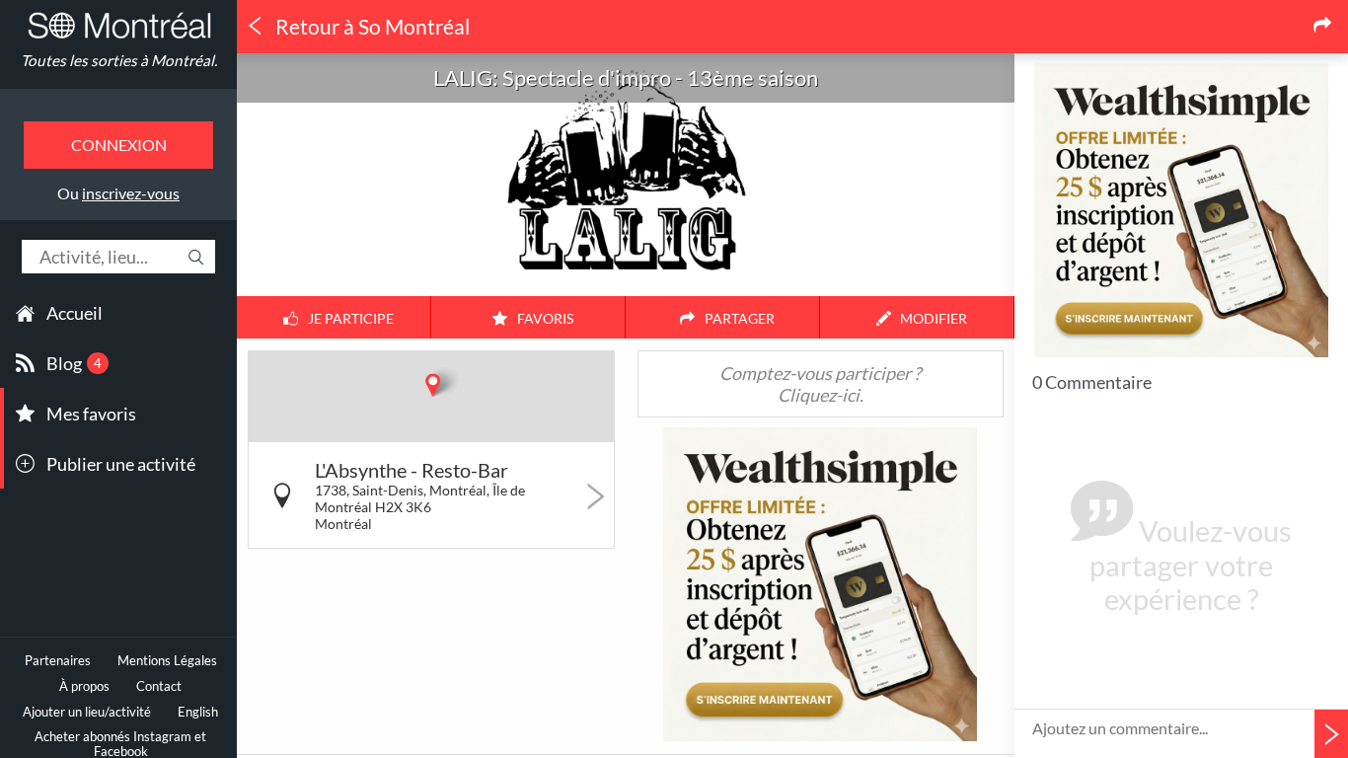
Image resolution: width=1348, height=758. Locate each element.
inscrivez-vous (131, 193)
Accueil (74, 313)
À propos (84, 686)
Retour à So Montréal (370, 26)
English (198, 712)
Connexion (119, 144)
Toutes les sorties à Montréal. (119, 60)
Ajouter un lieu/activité (87, 712)
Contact (159, 686)
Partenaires (58, 660)
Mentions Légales (167, 660)
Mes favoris (91, 413)
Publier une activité (120, 464)
